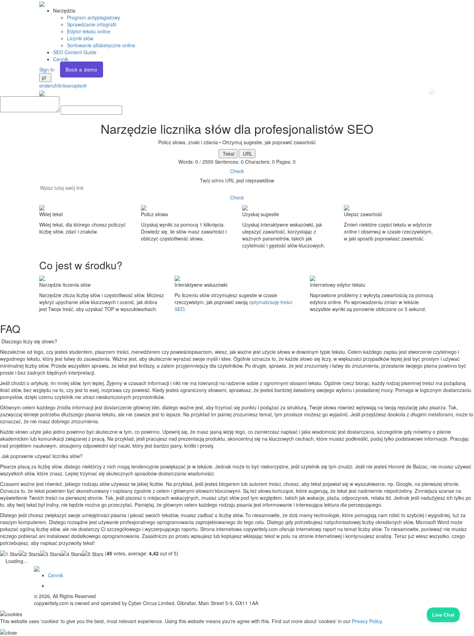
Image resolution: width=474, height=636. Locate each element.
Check (237, 171)
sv (81, 85)
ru (52, 85)
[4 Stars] (71, 554)
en (42, 85)
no (72, 85)
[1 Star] (9, 554)
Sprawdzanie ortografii (91, 24)
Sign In (46, 69)
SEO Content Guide (74, 52)
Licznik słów (80, 38)
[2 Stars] (29, 554)
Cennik (60, 59)
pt (77, 85)
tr (85, 85)
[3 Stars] (50, 554)
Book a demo (82, 69)
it (59, 85)
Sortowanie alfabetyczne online (101, 45)
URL (247, 153)
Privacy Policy (367, 621)
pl (44, 77)
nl (62, 85)
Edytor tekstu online (88, 31)
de (47, 85)
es (66, 85)
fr (56, 85)
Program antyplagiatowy (93, 17)
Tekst (228, 153)
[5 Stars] (92, 554)
